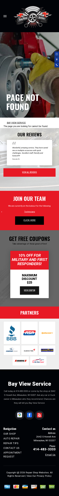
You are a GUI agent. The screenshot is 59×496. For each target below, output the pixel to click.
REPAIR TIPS (11, 443)
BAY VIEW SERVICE (16, 123)
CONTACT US (11, 448)
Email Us (50, 455)
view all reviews (29, 172)
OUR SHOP (9, 433)
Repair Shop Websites (37, 472)
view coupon (29, 290)
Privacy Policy (44, 476)
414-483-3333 (22, 391)
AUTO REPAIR (11, 438)
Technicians (29, 212)
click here (29, 220)
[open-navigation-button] (5, 16)
